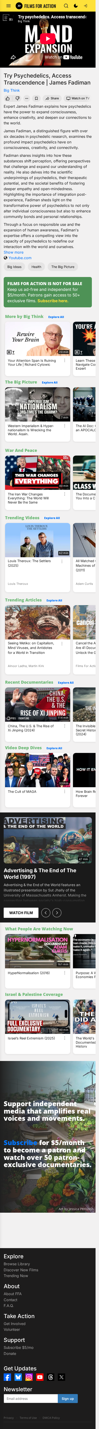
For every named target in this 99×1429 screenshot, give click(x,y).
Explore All (56, 317)
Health (36, 267)
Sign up (68, 1399)
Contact (10, 1299)
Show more (13, 252)
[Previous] (45, 912)
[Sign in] (85, 5)
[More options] (65, 360)
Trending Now (16, 1275)
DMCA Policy (51, 1418)
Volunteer (12, 1329)
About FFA (13, 1293)
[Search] (66, 5)
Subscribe (20, 1142)
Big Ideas (14, 267)
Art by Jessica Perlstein (76, 1209)
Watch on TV (81, 98)
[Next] (56, 912)
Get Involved (15, 1323)
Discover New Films (21, 1270)
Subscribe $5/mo (19, 1347)
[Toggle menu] (8, 6)
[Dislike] (17, 98)
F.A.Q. (9, 1305)
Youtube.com (20, 257)
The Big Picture (62, 267)
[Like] (7, 98)
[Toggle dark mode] (75, 5)
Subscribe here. (53, 300)
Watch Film (21, 912)
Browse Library (17, 1264)
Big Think (12, 90)
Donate (10, 1353)
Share (55, 98)
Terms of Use (28, 1418)
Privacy (9, 1418)
